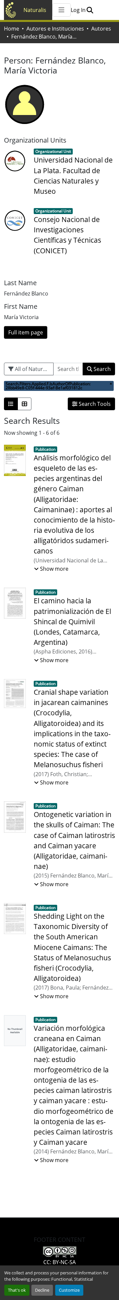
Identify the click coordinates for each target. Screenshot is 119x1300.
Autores (101, 28)
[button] (90, 10)
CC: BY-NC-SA (59, 1262)
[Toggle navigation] (61, 10)
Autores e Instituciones (55, 28)
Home (11, 28)
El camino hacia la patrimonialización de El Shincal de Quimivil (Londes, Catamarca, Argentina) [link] (72, 621)
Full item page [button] (25, 332)
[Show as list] (11, 404)
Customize (69, 1290)
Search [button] (101, 369)
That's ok (17, 1290)
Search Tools (94, 404)
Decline (42, 1290)
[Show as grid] (24, 404)
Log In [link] (78, 10)
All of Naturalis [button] (32, 369)
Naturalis (34, 10)
